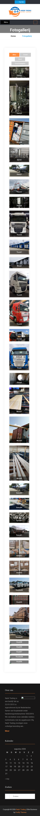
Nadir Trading (21, 809)
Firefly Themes (21, 812)
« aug (7, 779)
